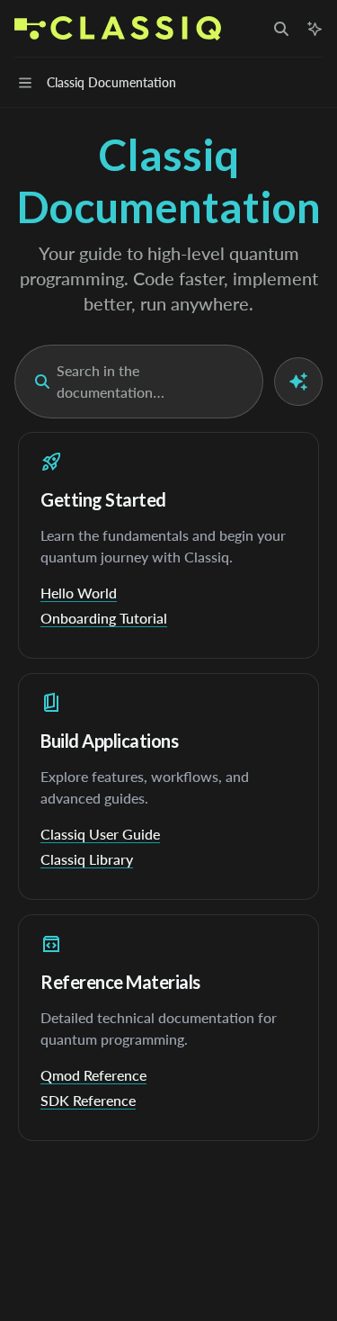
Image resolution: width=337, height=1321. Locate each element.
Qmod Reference (93, 1074)
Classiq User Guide (100, 833)
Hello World (78, 592)
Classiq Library (86, 858)
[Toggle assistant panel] (314, 29)
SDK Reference (88, 1100)
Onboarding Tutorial (103, 617)
